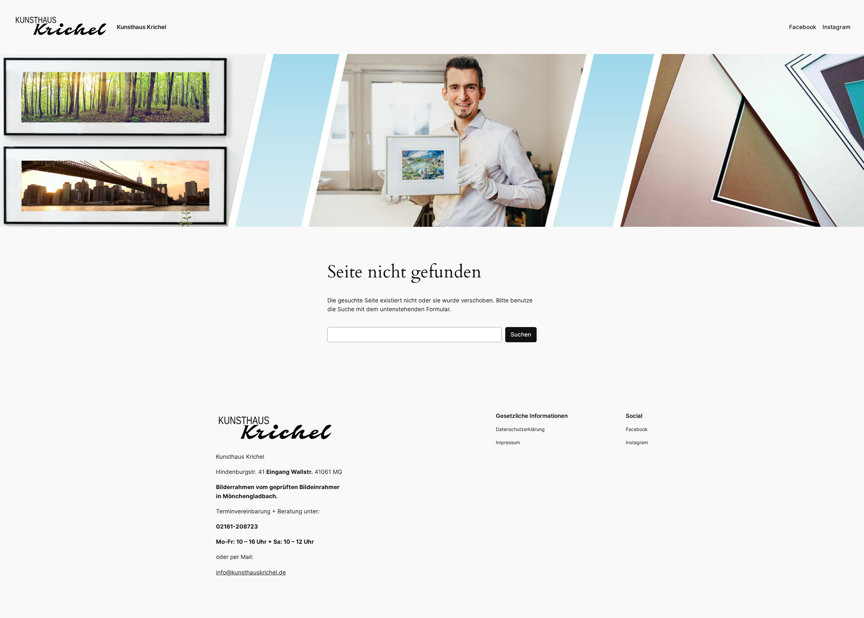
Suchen (521, 334)
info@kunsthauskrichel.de (251, 572)
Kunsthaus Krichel (141, 27)
